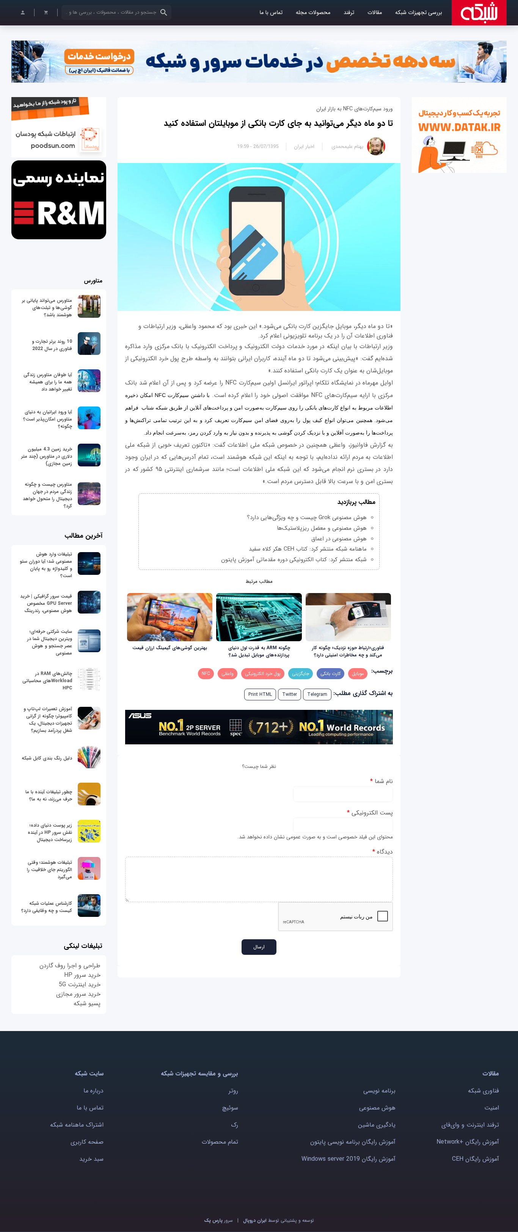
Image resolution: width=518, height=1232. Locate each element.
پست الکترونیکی (370, 813)
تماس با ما (271, 12)
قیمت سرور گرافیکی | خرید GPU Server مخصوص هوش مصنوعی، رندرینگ (46, 603)
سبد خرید (91, 1159)
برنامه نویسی (379, 1090)
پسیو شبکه (87, 1003)
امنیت (491, 1108)
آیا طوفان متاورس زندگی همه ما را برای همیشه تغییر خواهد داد (48, 382)
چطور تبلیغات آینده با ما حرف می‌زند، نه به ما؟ (48, 795)
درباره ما (93, 1090)
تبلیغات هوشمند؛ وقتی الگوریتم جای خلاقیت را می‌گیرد (49, 869)
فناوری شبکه (483, 1090)
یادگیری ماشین (377, 1125)
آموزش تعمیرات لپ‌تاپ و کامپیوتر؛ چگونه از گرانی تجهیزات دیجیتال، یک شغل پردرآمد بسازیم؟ (48, 719)
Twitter (289, 694)
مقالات (374, 12)
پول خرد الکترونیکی (263, 673)
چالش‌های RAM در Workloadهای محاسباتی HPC (47, 681)
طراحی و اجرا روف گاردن (69, 965)
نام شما (381, 781)
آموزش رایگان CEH (475, 1159)
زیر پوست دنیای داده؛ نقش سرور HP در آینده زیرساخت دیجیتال (50, 832)
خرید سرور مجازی (78, 994)
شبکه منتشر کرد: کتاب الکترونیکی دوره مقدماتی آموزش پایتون (294, 559)
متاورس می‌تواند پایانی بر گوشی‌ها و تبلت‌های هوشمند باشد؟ (47, 308)
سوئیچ (230, 1108)
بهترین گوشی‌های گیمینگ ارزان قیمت (169, 647)
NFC (206, 673)
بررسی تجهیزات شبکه (418, 12)
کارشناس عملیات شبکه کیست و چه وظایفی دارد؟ (46, 907)
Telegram (317, 694)
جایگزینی (300, 673)
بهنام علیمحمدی (347, 147)
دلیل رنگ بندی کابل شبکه (47, 758)
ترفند (349, 12)
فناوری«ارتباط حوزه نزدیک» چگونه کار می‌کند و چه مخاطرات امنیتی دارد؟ (348, 651)
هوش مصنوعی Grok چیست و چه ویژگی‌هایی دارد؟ (307, 517)
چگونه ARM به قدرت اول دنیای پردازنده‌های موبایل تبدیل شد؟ (259, 651)
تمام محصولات (220, 1142)
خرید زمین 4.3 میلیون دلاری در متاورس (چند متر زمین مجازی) (46, 456)
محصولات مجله (313, 12)
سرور (218, 1220)
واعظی (227, 673)
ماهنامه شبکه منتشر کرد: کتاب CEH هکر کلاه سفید (308, 549)
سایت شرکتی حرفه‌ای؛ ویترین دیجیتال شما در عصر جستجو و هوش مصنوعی (49, 642)
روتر (233, 1090)
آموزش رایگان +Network (467, 1142)
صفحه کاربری (87, 1142)
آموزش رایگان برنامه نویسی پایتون (353, 1142)
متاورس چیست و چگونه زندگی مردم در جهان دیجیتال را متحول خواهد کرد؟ (47, 495)
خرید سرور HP (82, 975)
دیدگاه (382, 852)
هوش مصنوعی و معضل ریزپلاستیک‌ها (322, 528)
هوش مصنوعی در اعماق (339, 538)
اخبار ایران (304, 147)
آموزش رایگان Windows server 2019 (348, 1159)
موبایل (358, 673)
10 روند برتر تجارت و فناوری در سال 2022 (52, 345)
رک (234, 1125)
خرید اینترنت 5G (79, 984)
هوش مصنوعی (377, 1108)
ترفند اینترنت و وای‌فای (470, 1125)
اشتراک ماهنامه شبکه (77, 1125)
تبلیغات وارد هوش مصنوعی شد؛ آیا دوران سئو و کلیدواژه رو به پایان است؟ (46, 565)
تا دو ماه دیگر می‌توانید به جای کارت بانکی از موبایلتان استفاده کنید (278, 123)
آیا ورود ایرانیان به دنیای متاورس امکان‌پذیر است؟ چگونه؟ (47, 419)
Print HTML (260, 694)
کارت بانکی (330, 673)
